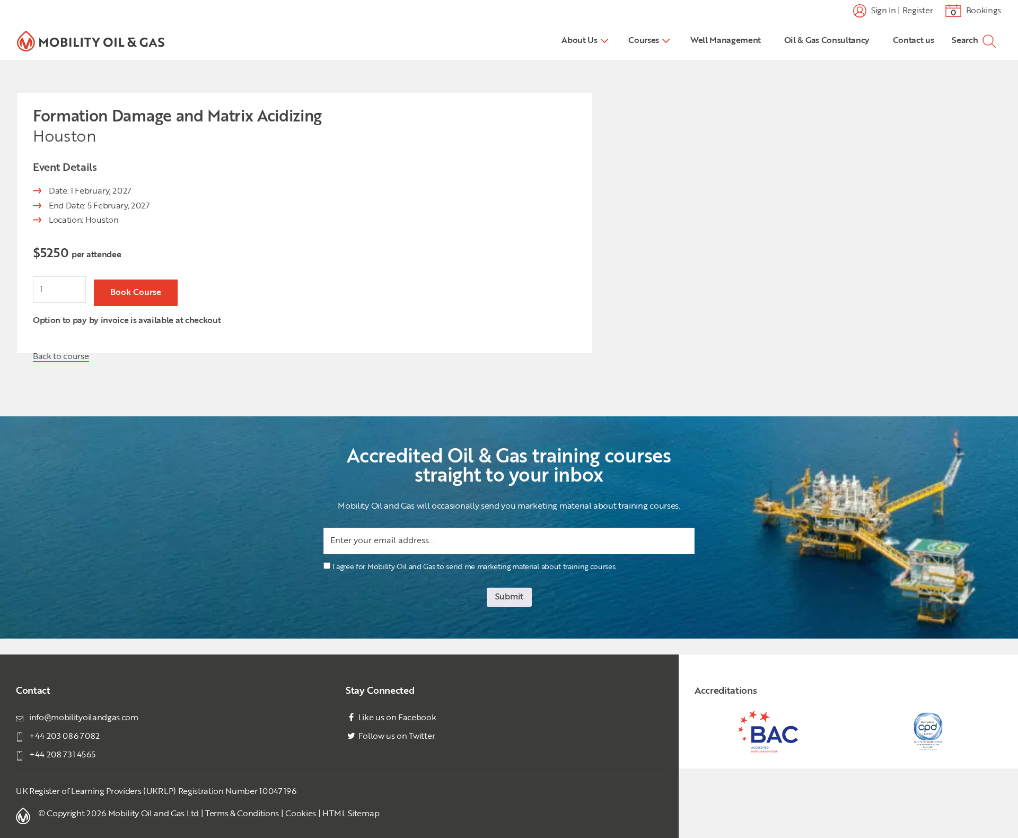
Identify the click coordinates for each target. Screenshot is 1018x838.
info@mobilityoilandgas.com (83, 718)
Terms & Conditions (242, 814)
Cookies (300, 814)
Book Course (135, 293)
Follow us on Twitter (395, 736)
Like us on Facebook (396, 718)
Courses (643, 41)
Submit (509, 597)
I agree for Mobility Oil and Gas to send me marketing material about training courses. (474, 567)
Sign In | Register (901, 10)
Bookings (976, 12)
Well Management (725, 41)
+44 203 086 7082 (64, 736)
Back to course (61, 357)
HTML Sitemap (350, 814)
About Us (579, 41)
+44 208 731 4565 (62, 755)
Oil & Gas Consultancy (827, 41)
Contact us (913, 41)
